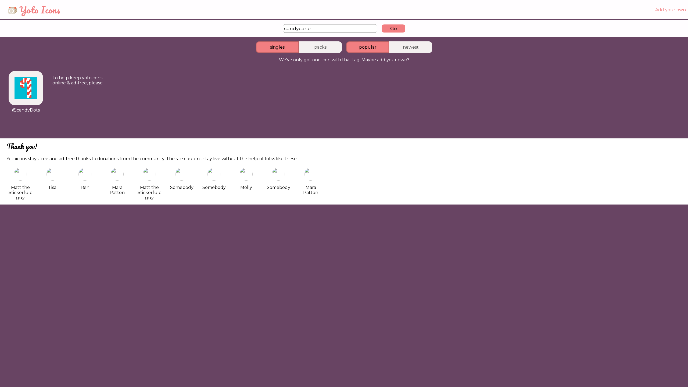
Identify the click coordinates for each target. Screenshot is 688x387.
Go (393, 28)
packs (320, 47)
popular (368, 47)
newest (411, 47)
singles (277, 47)
